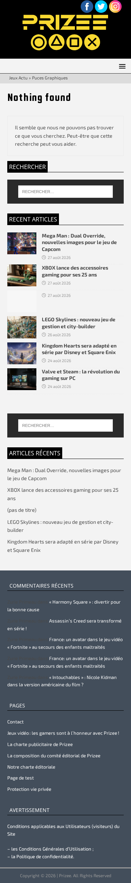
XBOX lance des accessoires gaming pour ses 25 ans (75, 270)
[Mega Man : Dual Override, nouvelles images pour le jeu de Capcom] (21, 250)
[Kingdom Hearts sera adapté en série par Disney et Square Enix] (21, 360)
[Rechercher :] (65, 191)
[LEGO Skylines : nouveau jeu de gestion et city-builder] (21, 334)
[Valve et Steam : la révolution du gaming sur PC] (21, 385)
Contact (15, 722)
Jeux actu (18, 77)
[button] (121, 65)
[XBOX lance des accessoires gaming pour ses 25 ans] (21, 282)
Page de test (20, 778)
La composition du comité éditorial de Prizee (53, 755)
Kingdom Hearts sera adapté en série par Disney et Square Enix (79, 348)
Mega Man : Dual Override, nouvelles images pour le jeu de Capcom (79, 242)
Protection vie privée (29, 789)
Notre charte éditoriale (31, 767)
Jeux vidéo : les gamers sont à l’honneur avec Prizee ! (63, 733)
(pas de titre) (21, 510)
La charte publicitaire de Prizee (40, 744)
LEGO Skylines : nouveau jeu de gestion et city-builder (78, 322)
